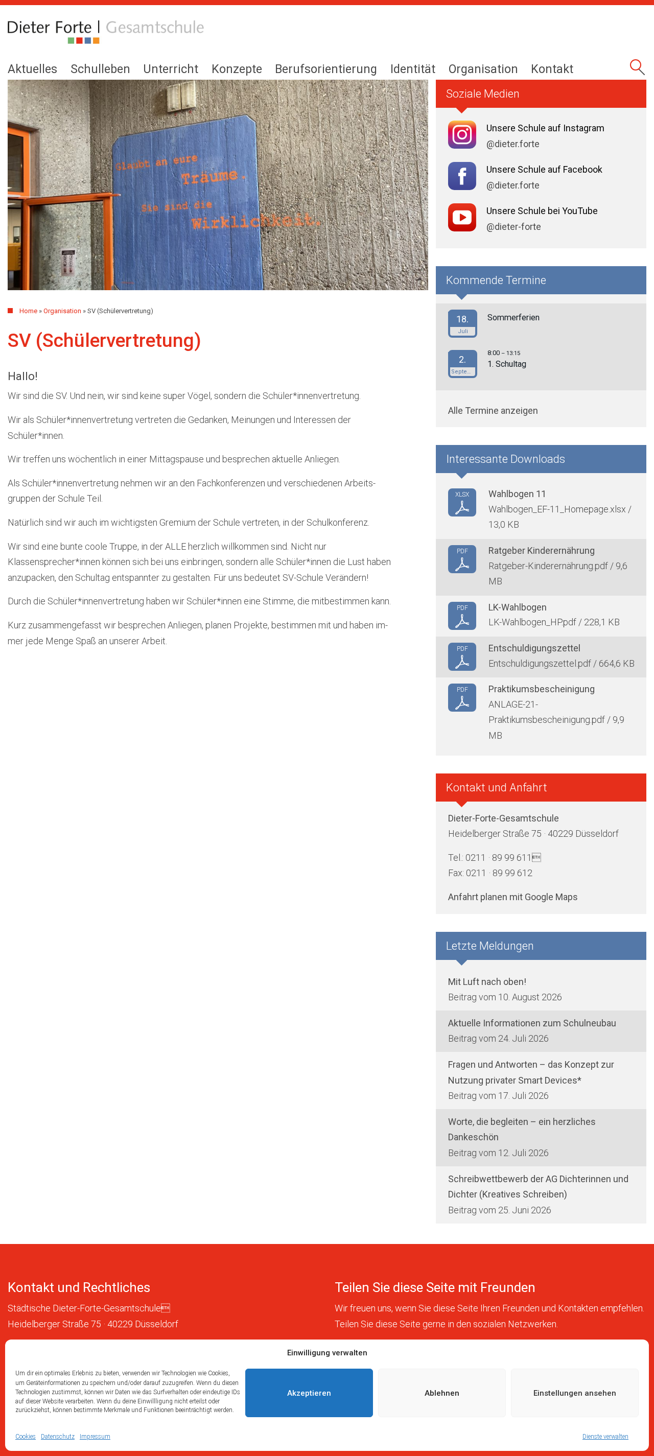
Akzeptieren (309, 1393)
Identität (412, 69)
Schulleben (100, 69)
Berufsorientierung (326, 69)
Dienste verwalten (605, 1436)
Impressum (95, 1436)
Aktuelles (32, 69)
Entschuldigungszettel (534, 648)
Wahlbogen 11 (517, 493)
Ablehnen (442, 1393)
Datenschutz (58, 1436)
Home (28, 311)
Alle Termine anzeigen (493, 410)
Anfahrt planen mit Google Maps (513, 896)
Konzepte (237, 69)
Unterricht (170, 69)
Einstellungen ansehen (574, 1393)
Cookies (25, 1436)
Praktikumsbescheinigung (541, 689)
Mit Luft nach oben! (487, 981)
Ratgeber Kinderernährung (541, 550)
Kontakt (552, 69)
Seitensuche (638, 70)
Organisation (483, 69)
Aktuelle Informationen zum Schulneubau (532, 1023)
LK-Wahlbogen (517, 607)
